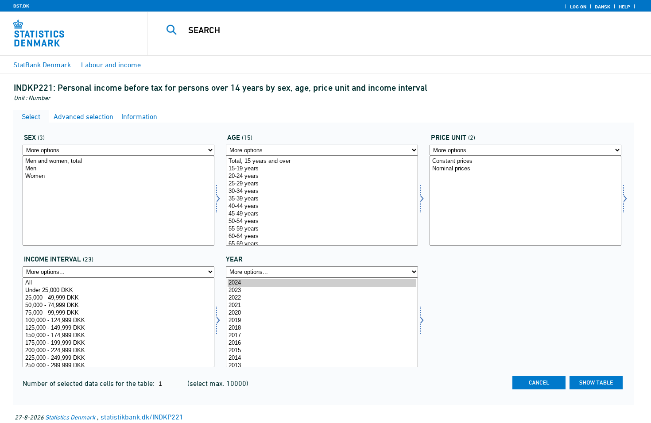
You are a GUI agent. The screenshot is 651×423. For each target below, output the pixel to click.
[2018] (322, 328)
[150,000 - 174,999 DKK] (118, 335)
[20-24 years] (322, 176)
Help (624, 7)
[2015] (322, 350)
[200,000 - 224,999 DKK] (118, 350)
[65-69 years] (322, 244)
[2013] (322, 365)
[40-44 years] (322, 206)
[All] (118, 283)
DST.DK (21, 6)
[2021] (322, 305)
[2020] (322, 313)
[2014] (322, 358)
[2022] (322, 298)
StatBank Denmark (42, 65)
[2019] (322, 320)
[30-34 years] (322, 191)
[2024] (322, 283)
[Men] (118, 169)
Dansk (602, 7)
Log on (578, 7)
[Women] (118, 176)
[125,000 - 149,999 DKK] (118, 328)
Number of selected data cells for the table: (89, 383)
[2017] (322, 335)
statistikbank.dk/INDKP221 (142, 417)
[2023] (322, 290)
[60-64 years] (322, 236)
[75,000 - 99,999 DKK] (118, 313)
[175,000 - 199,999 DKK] (118, 343)
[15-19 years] (322, 169)
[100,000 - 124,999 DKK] (118, 320)
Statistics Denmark (70, 417)
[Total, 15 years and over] (322, 161)
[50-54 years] (322, 221)
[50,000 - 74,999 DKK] (118, 305)
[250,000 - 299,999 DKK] (118, 365)
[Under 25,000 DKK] (118, 290)
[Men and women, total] (118, 161)
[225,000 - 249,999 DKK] (118, 358)
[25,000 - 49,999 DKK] (118, 298)
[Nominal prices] (525, 169)
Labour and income (111, 65)
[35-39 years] (322, 199)
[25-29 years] (322, 184)
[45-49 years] (322, 214)
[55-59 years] (322, 229)
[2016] (322, 343)
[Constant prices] (525, 161)
